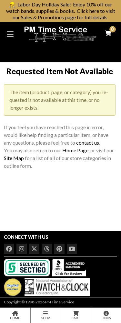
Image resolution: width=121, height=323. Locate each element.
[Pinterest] (59, 249)
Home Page (75, 150)
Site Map (14, 158)
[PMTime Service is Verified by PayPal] (13, 285)
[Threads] (47, 249)
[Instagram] (21, 249)
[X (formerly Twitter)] (34, 249)
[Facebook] (9, 249)
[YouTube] (72, 249)
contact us (87, 142)
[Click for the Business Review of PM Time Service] (69, 267)
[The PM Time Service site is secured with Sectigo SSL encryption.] (27, 267)
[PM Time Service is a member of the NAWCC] (56, 285)
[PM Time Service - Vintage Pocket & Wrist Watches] (60, 33)
